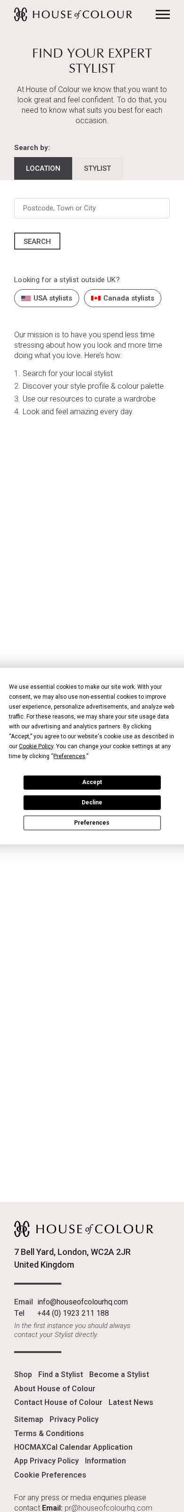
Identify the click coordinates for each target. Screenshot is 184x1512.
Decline (92, 802)
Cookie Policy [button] (36, 746)
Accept (92, 782)
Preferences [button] (69, 755)
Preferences (91, 822)
